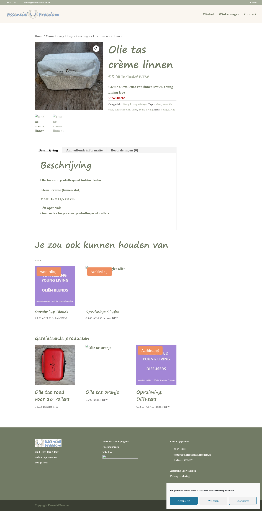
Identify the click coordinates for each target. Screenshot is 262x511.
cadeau (158, 104)
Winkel (208, 14)
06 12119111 (179, 449)
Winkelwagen (229, 14)
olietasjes (84, 36)
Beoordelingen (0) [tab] (124, 150)
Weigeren (213, 500)
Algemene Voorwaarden (183, 470)
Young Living (55, 36)
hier (110, 452)
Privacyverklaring (180, 476)
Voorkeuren (242, 500)
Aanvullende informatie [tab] (84, 150)
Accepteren (184, 500)
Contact (250, 14)
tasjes (134, 109)
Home (39, 36)
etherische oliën (122, 109)
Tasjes (71, 36)
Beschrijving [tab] (48, 150)
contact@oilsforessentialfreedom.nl (192, 454)
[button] (96, 48)
